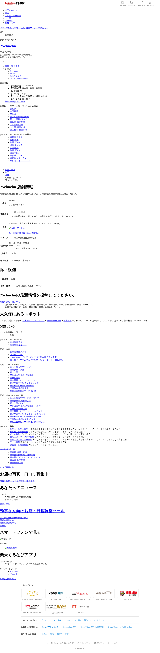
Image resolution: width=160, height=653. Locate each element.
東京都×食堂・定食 (18, 452)
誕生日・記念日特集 (19, 445)
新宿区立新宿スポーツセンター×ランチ (27, 422)
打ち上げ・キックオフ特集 (22, 437)
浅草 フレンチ (16, 145)
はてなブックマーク (19, 78)
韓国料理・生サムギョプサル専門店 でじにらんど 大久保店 (36, 360)
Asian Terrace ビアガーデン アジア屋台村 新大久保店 (33, 357)
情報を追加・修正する (10, 302)
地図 (7, 172)
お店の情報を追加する (24, 481)
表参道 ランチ (16, 155)
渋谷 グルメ (15, 150)
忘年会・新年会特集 (19, 429)
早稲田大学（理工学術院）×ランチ (25, 406)
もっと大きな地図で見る (20, 233)
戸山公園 (68, 320)
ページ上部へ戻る (8, 579)
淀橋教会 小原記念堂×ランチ (23, 419)
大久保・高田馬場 (13, 16)
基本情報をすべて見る (15, 101)
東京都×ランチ (16, 463)
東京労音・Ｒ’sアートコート (22, 380)
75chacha (8, 21)
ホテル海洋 (15, 378)
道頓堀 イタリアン (18, 158)
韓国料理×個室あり (18, 130)
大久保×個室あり (17, 127)
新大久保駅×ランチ (18, 119)
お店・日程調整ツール (32, 511)
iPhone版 (14, 574)
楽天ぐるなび (11, 10)
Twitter (13, 73)
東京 (7, 13)
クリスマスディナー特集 (21, 439)
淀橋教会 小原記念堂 (19, 388)
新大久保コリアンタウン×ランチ (24, 398)
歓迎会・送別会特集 (19, 432)
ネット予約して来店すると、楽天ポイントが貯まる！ (24, 28)
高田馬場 (14, 111)
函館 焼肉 (14, 148)
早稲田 (13, 114)
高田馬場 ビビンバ (18, 345)
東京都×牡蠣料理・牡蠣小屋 (22, 455)
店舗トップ (10, 170)
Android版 (14, 571)
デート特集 (15, 442)
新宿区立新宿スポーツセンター (24, 391)
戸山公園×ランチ (17, 403)
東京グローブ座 (54, 320)
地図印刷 (35, 233)
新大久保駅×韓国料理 (19, 117)
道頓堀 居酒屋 (16, 137)
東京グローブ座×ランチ (20, 401)
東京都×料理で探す (8, 449)
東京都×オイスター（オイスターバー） (27, 457)
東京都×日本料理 (17, 460)
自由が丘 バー (16, 153)
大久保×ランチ (16, 124)
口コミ (8, 175)
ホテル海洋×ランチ (18, 409)
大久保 (8, 18)
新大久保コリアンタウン (33, 320)
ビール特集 (15, 434)
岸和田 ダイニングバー (20, 161)
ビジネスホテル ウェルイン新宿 (24, 383)
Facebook (14, 71)
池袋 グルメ (15, 142)
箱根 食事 (14, 140)
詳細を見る (5, 504)
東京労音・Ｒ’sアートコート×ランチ (26, 411)
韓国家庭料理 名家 (18, 352)
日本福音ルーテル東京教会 (22, 385)
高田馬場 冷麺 (16, 342)
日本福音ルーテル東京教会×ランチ (25, 416)
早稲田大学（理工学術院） (22, 375)
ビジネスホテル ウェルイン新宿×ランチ (28, 414)
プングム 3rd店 (16, 355)
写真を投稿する (7, 481)
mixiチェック (16, 76)
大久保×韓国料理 (17, 122)
